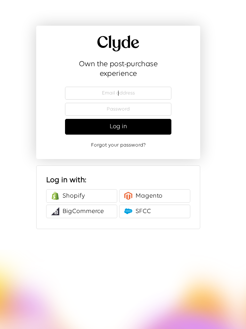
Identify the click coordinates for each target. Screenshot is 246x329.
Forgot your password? (118, 145)
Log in (118, 126)
